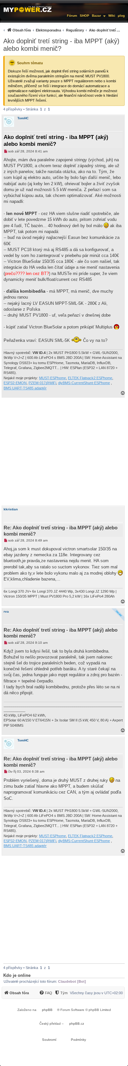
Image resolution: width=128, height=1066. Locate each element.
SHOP (84, 15)
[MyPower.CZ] (27, 9)
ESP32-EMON (15, 383)
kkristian (11, 509)
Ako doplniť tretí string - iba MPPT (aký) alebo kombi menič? (61, 44)
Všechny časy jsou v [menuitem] (96, 993)
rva (6, 611)
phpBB (47, 1010)
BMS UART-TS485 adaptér (25, 388)
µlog (121, 15)
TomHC (23, 118)
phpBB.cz (76, 1023)
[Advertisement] (64, 451)
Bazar (96, 15)
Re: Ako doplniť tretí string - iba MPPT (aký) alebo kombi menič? (60, 531)
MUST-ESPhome (52, 378)
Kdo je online (17, 975)
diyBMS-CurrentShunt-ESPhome (84, 383)
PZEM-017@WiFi (42, 383)
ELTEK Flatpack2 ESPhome (90, 378)
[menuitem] (62, 30)
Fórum (72, 15)
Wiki (111, 15)
